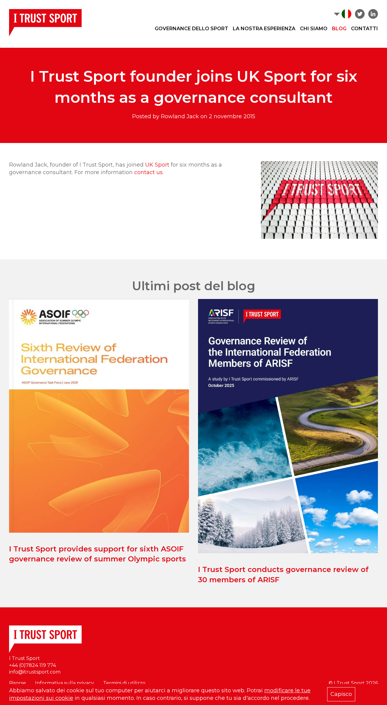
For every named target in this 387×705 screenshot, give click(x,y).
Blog (339, 28)
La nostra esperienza (264, 28)
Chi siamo (313, 28)
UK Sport (157, 164)
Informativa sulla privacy (64, 683)
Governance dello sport (191, 28)
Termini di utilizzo (124, 683)
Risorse (17, 683)
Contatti (364, 28)
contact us (148, 172)
